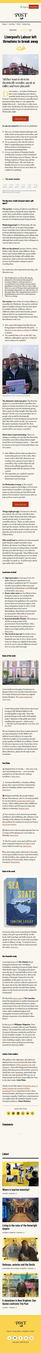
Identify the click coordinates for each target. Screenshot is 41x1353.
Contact (32, 1331)
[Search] (21, 7)
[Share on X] (9, 1113)
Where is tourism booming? (16, 1189)
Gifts (19, 24)
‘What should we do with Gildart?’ (18, 1066)
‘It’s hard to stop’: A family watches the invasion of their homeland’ (20, 1088)
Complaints (25, 1331)
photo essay (17, 998)
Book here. (6, 790)
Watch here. (15, 862)
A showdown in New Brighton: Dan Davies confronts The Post (19, 1302)
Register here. (24, 808)
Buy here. (14, 947)
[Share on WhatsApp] (23, 1113)
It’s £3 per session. (9, 824)
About (4, 24)
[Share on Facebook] (13, 1113)
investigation (13, 141)
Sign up (9, 1331)
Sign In (25, 7)
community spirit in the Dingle (18, 802)
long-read (10, 152)
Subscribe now (20, 118)
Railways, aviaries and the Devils (18, 1264)
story (10, 131)
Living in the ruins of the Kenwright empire (19, 1227)
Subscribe (34, 6)
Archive (12, 24)
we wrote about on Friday (19, 330)
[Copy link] (32, 1113)
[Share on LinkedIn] (18, 1113)
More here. (19, 590)
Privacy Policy (17, 1331)
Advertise (26, 24)
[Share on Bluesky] (28, 1113)
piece (10, 1024)
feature (13, 962)
